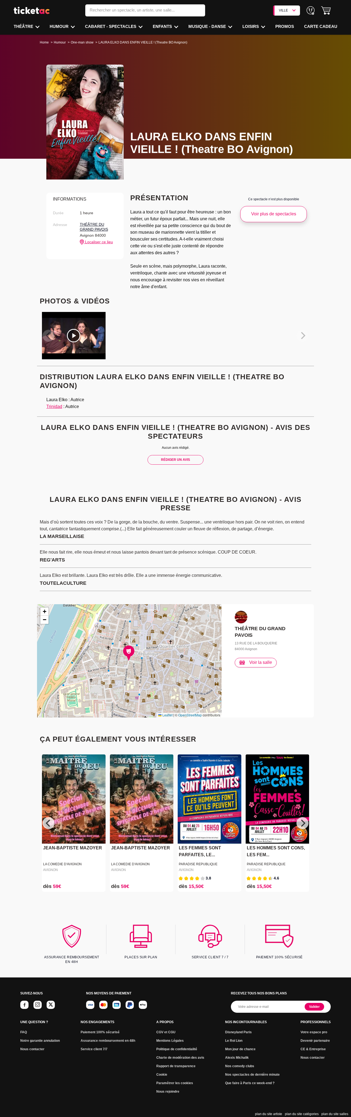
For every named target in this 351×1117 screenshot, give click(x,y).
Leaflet (167, 715)
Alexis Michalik (237, 1058)
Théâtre (24, 26)
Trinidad (54, 406)
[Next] (302, 823)
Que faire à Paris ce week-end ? (249, 1083)
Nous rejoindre (167, 1091)
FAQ (23, 1032)
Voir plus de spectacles (273, 214)
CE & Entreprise (313, 1049)
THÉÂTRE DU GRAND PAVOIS (94, 226)
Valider (314, 1007)
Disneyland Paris (238, 1032)
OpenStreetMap (190, 715)
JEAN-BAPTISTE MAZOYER (72, 848)
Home (44, 42)
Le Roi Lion (233, 1041)
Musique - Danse (207, 26)
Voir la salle (260, 662)
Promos (284, 26)
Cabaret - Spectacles (111, 26)
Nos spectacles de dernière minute (252, 1075)
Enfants (163, 26)
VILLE (283, 10)
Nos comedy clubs (239, 1066)
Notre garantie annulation (40, 1041)
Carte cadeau (320, 26)
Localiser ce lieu (98, 242)
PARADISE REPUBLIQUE (198, 864)
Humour (60, 26)
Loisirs (251, 26)
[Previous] (49, 823)
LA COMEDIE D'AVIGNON (62, 864)
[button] (326, 10)
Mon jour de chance (240, 1049)
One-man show (82, 42)
